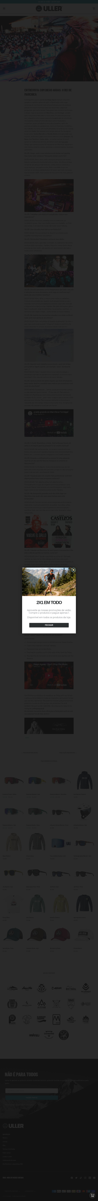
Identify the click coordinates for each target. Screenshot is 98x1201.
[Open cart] (92, 1195)
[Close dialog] (73, 570)
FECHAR (49, 625)
